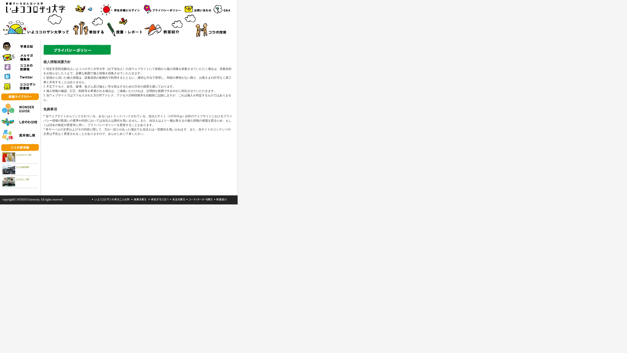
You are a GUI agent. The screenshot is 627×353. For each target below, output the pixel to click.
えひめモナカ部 (23, 155)
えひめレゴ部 (22, 179)
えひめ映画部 (22, 167)
